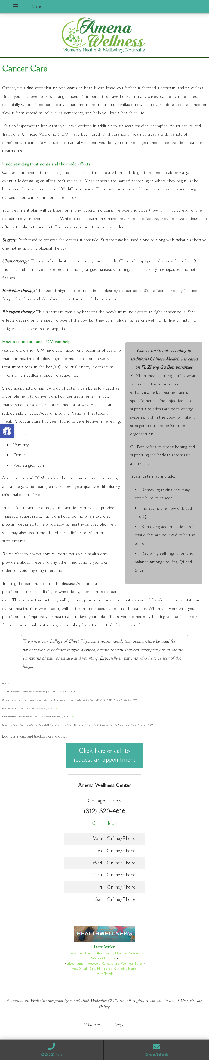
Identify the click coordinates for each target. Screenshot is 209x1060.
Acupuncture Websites (26, 1000)
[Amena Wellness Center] (104, 36)
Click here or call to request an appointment (105, 755)
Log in (119, 1025)
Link (55, 708)
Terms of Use (175, 1000)
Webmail (92, 1025)
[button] (7, 431)
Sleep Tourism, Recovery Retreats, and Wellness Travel (104, 963)
